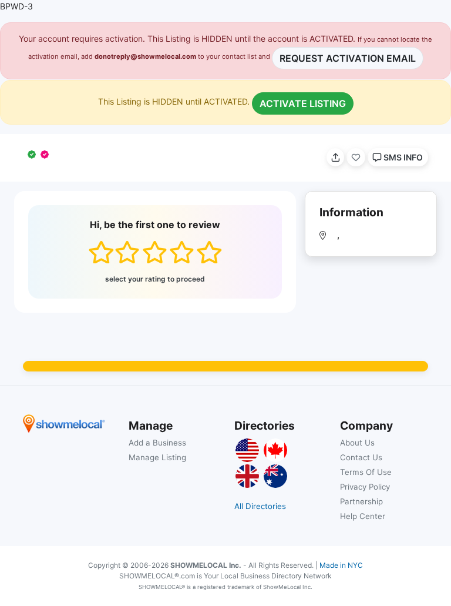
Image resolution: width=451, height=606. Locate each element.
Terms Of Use (366, 472)
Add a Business (157, 442)
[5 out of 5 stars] (208, 252)
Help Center (362, 516)
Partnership (361, 501)
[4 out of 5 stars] (181, 252)
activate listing (303, 103)
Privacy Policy (365, 486)
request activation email (348, 58)
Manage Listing (157, 457)
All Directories (260, 506)
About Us (357, 442)
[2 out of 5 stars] (127, 252)
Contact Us (361, 457)
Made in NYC (341, 565)
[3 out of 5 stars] (154, 252)
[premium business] (47, 154)
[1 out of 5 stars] (100, 252)
